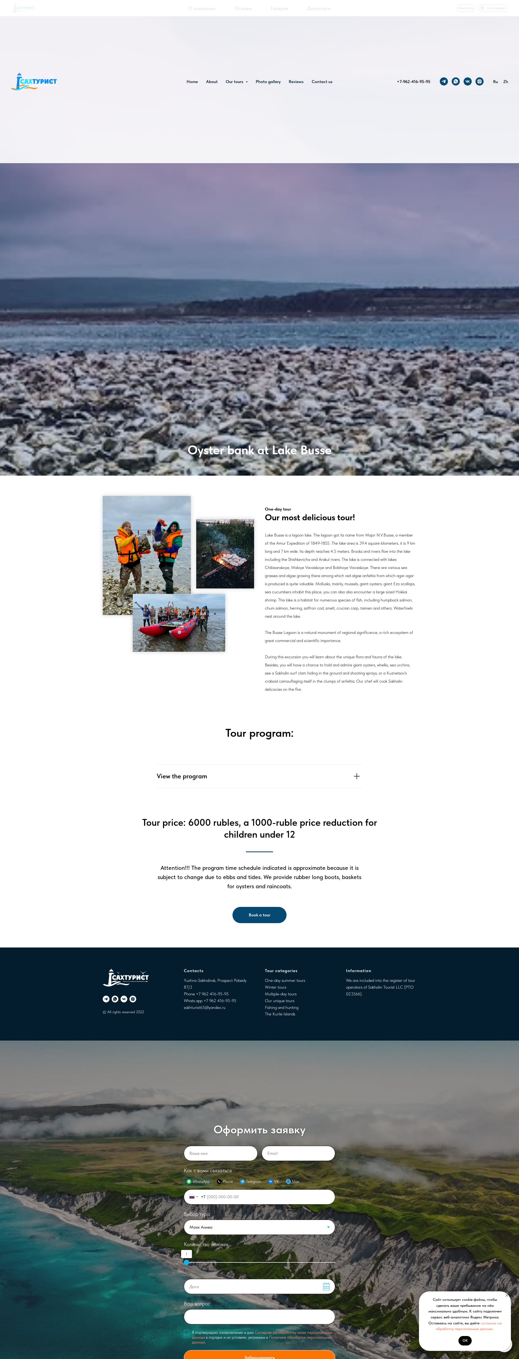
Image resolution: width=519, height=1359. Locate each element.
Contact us (322, 81)
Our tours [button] (235, 81)
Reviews (296, 81)
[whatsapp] (456, 81)
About (212, 81)
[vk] (468, 81)
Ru (495, 81)
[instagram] (479, 81)
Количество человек (206, 1244)
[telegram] (444, 81)
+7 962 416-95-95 (212, 993)
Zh (505, 81)
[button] (259, 915)
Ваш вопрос (197, 1303)
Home (192, 81)
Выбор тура (197, 1214)
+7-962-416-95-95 (413, 81)
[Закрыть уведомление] (507, 1295)
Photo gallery (268, 81)
